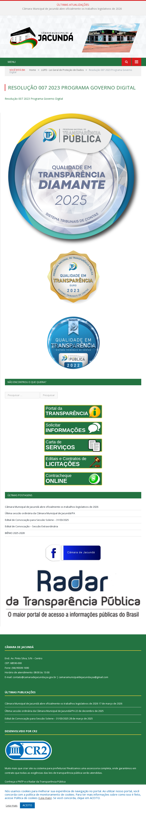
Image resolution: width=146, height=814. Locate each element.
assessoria (93, 768)
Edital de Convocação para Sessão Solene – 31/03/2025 (37, 520)
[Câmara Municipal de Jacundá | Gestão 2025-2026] (73, 37)
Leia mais (45, 798)
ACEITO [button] (27, 805)
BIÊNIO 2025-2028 (15, 533)
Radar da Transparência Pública (47, 781)
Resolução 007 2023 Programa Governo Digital (34, 98)
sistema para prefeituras (51, 768)
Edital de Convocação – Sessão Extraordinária (31, 526)
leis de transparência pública (65, 773)
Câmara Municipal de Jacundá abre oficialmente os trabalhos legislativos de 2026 (51, 506)
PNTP (21, 781)
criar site (28, 768)
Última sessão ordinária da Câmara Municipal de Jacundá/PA (72, 8)
